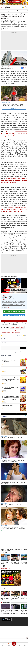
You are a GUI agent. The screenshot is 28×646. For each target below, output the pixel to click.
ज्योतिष (22, 327)
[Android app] (7, 619)
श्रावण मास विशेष (15, 11)
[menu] (2, 7)
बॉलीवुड (8, 11)
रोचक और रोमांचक (16, 332)
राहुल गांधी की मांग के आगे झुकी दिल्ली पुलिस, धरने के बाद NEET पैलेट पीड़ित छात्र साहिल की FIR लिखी (15, 562)
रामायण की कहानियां (6, 332)
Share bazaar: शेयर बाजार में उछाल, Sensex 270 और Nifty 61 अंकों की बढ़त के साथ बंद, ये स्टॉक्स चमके (14, 134)
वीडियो (4, 566)
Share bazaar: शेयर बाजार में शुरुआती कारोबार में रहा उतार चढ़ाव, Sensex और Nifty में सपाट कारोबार (14, 180)
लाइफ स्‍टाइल (4, 330)
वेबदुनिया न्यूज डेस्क (10, 66)
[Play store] (23, 7)
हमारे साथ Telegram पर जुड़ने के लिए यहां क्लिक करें (14, 315)
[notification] (25, 7)
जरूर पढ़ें (5, 553)
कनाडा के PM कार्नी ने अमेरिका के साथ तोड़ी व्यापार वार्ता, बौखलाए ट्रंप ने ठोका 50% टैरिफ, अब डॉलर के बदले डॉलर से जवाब (5, 598)
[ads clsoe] (27, 638)
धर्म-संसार (11, 330)
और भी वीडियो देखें (5, 568)
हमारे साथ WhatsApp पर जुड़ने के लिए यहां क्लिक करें (14, 311)
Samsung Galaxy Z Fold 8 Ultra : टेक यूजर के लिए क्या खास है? (5, 612)
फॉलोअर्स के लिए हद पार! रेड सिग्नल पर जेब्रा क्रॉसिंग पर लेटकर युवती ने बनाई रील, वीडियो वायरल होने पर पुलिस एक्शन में (15, 598)
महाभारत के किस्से (18, 330)
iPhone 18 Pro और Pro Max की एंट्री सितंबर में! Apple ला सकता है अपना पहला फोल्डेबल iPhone (15, 612)
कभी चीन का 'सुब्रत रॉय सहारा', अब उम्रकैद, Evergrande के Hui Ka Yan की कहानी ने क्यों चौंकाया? (5, 562)
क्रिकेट (22, 11)
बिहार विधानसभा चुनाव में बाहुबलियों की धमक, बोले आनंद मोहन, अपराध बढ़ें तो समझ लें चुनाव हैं (14, 323)
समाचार (2, 11)
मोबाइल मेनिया (6, 602)
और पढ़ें (7, 307)
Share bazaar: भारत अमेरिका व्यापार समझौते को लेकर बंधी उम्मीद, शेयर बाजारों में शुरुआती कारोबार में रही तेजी (14, 209)
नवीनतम (5, 589)
